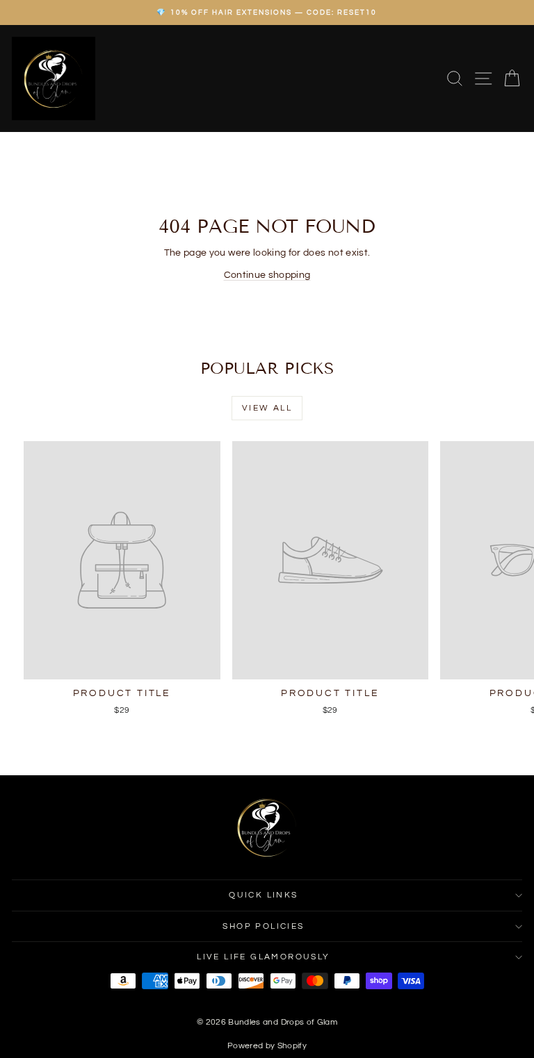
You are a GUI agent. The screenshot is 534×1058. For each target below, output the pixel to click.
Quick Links (263, 895)
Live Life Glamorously (263, 956)
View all (267, 408)
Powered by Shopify (267, 1045)
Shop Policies (263, 926)
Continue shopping (267, 275)
